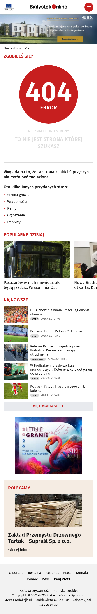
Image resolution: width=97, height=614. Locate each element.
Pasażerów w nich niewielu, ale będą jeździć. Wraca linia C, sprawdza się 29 (32, 285)
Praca (67, 573)
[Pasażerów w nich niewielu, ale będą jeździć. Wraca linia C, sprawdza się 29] (37, 259)
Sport (35, 319)
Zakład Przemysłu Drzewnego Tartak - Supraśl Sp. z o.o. (44, 538)
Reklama (34, 573)
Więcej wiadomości (45, 406)
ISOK (45, 579)
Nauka (35, 378)
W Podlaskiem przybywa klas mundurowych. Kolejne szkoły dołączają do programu (61, 369)
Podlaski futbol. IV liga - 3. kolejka (56, 331)
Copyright (19, 595)
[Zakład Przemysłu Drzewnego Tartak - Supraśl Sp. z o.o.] (48, 510)
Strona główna (13, 48)
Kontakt (82, 573)
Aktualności (38, 359)
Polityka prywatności (34, 591)
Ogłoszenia (16, 215)
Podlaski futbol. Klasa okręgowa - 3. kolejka (57, 389)
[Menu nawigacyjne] (88, 7)
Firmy (11, 208)
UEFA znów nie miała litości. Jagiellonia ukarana (60, 312)
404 (27, 48)
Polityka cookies (65, 591)
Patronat (52, 573)
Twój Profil (62, 579)
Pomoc (32, 579)
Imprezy (14, 222)
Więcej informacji (22, 550)
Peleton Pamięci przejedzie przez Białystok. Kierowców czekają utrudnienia (55, 350)
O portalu (16, 573)
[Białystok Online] (48, 6)
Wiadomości (17, 202)
